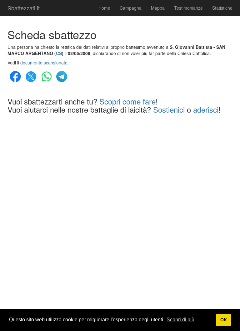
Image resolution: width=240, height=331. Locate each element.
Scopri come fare (127, 101)
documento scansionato (44, 62)
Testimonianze (188, 8)
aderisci (205, 109)
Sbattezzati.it (24, 8)
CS (59, 53)
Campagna (131, 8)
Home (104, 8)
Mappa (158, 8)
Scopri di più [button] (180, 319)
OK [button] (223, 319)
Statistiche (222, 8)
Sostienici (169, 109)
